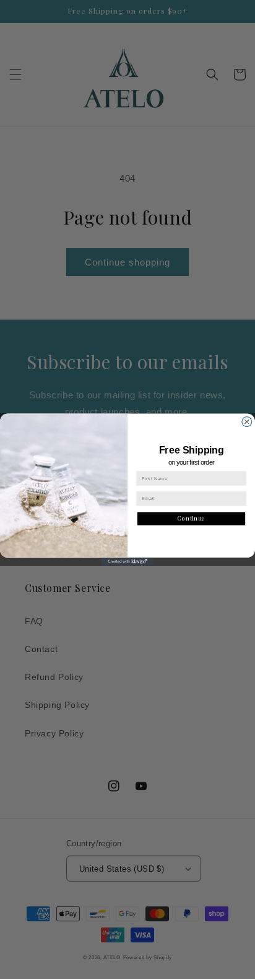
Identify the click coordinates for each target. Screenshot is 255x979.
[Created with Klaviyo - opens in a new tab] (128, 562)
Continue (191, 518)
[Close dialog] (247, 422)
